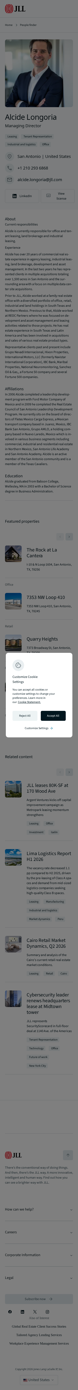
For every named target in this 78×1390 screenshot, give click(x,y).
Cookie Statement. (29, 702)
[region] (39, 695)
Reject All (25, 716)
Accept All (53, 716)
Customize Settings (39, 728)
